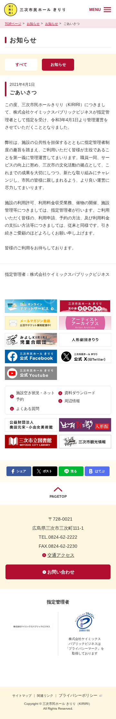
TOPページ (13, 23)
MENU (95, 9)
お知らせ (33, 23)
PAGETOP (58, 496)
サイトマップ (22, 695)
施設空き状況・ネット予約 (35, 396)
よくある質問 (27, 408)
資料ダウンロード (79, 393)
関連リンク (45, 695)
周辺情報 (72, 401)
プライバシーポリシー (78, 695)
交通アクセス (60, 555)
